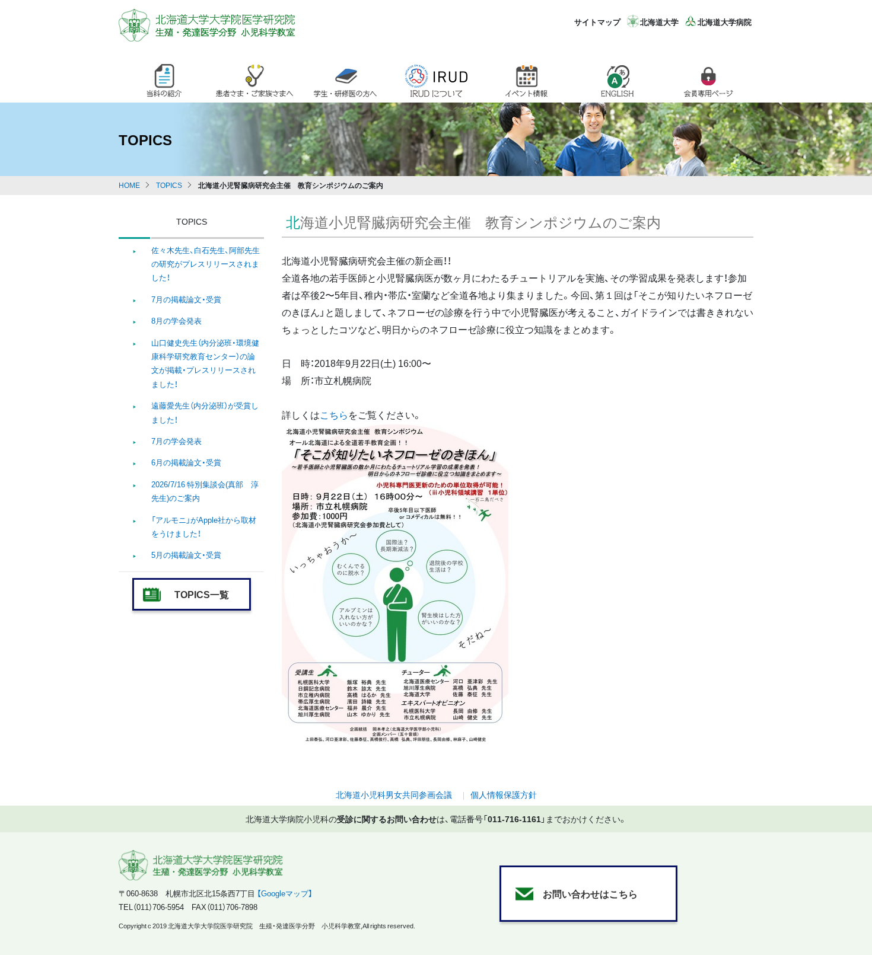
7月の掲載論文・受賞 (186, 299)
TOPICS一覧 (201, 594)
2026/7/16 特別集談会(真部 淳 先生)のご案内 (205, 490)
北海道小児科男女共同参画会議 (394, 794)
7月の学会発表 (176, 440)
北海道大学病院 (725, 21)
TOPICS (169, 185)
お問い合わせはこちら (590, 893)
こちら (334, 414)
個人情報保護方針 (503, 794)
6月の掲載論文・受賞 (186, 462)
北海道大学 (659, 21)
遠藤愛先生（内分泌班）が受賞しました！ (205, 412)
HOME (129, 185)
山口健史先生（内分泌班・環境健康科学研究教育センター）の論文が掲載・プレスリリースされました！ (205, 363)
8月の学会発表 (176, 320)
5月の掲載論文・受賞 (186, 554)
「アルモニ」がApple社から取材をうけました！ (203, 526)
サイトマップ (597, 21)
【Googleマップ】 (285, 893)
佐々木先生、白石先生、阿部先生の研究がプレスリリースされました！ (205, 263)
